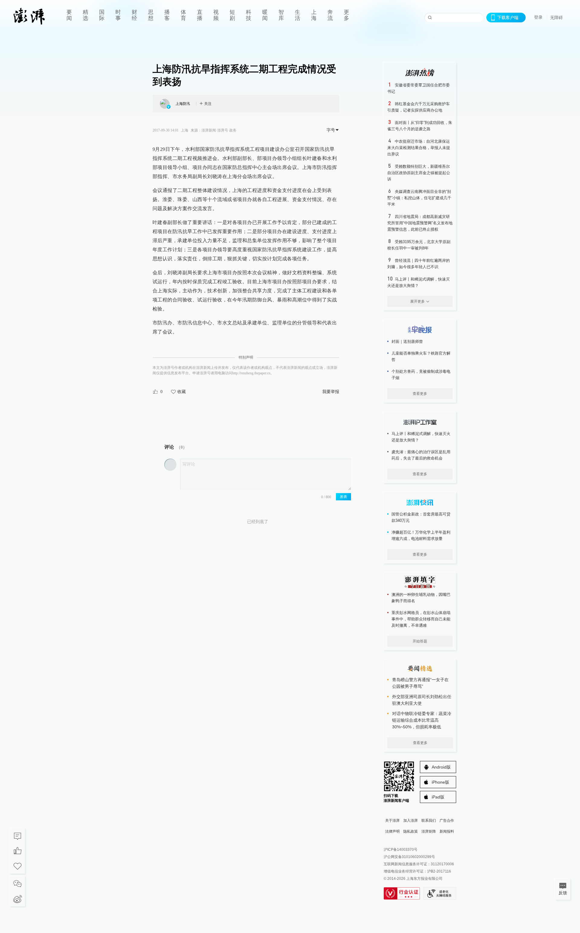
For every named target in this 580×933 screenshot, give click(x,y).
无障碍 (556, 17)
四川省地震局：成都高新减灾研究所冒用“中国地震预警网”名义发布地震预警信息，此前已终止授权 (420, 223)
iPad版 (438, 797)
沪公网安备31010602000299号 (409, 857)
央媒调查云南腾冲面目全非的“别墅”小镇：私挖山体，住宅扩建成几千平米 (419, 197)
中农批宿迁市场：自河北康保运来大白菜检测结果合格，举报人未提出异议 (418, 147)
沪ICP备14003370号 (400, 849)
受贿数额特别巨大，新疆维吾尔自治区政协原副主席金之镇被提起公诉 (418, 172)
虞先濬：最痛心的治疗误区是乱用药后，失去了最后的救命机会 (421, 455)
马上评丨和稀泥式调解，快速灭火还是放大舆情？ (421, 436)
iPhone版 (440, 782)
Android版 (441, 767)
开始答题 (420, 641)
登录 (538, 17)
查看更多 (420, 394)
